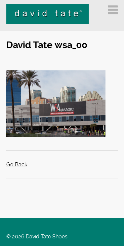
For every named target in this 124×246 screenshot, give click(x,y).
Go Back (16, 164)
